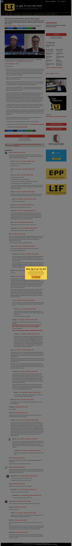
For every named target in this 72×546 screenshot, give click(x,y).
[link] (36, 267)
